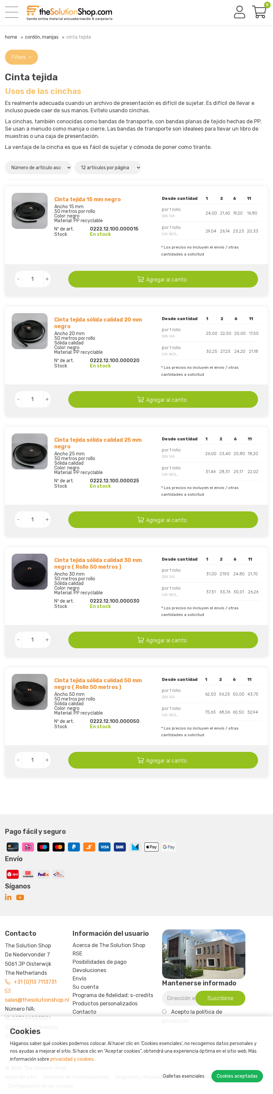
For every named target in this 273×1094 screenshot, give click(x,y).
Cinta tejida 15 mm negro (87, 199)
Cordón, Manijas (42, 37)
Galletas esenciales (183, 1076)
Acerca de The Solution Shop (109, 945)
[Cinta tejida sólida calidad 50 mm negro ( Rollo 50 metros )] (30, 692)
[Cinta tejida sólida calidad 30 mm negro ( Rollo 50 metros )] (30, 572)
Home (11, 37)
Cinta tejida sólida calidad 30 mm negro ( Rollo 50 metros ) (98, 563)
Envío (79, 978)
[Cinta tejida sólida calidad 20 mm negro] (30, 331)
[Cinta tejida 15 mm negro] (30, 211)
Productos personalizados (105, 1003)
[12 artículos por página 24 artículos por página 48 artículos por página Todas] (109, 167)
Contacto (84, 1012)
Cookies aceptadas (237, 1076)
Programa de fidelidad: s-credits (113, 995)
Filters (19, 57)
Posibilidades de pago (100, 962)
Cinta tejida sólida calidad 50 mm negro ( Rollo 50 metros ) (98, 683)
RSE (77, 953)
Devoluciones (89, 970)
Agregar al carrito (166, 279)
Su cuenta (86, 987)
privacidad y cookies (72, 1059)
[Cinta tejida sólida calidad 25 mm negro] (30, 451)
